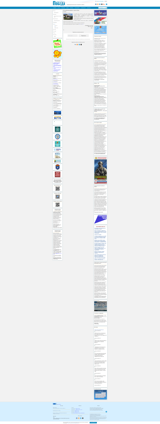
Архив (67, 7)
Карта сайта (54, 416)
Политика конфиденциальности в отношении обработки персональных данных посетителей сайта (61, 418)
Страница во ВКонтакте (57, 193)
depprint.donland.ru (55, 79)
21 (100, 396)
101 (79, 24)
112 (82, 24)
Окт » (97, 398)
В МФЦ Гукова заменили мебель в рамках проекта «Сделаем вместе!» (100, 341)
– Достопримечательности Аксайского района (56, 70)
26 (97, 397)
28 (100, 397)
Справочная (83, 7)
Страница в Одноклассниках (57, 201)
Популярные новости (100, 226)
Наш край (63, 7)
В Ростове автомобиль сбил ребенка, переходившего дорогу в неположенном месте (100, 382)
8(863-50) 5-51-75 (58, 253)
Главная (54, 7)
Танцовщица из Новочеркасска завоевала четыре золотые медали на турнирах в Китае (99, 348)
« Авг (95, 398)
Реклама (71, 7)
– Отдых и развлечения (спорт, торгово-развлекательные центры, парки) (57, 66)
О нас (59, 7)
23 (103, 396)
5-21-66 (81, 409)
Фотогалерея (77, 7)
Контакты (89, 7)
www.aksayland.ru (55, 81)
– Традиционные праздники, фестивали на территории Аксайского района (56, 63)
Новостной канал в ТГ (57, 185)
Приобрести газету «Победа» (57, 98)
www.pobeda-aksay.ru (55, 83)
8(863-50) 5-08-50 (78, 408)
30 (103, 397)
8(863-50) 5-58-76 (78, 409)
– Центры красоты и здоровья (56, 69)
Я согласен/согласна (93, 422)
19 (97, 396)
